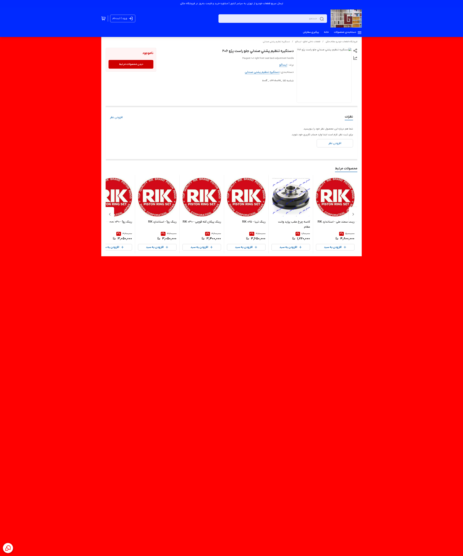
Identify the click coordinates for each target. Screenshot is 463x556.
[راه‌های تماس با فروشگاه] (8, 548)
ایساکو (283, 65)
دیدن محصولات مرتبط (131, 64)
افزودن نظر (116, 117)
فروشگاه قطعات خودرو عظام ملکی (341, 41)
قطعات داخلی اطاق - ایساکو (307, 41)
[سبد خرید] (103, 18)
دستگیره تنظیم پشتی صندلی (276, 41)
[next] (109, 214)
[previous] (353, 214)
